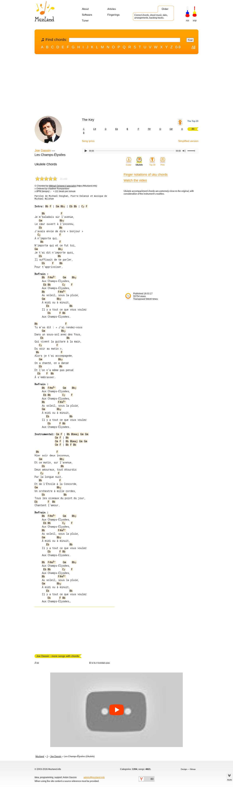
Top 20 (152, 165)
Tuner (85, 20)
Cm (57, 434)
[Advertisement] (116, 85)
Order (165, 8)
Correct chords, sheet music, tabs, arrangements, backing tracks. (151, 16)
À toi (37, 663)
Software (87, 14)
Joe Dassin (43, 150)
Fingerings (113, 14)
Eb (116, 129)
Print (163, 165)
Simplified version (188, 141)
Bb (46, 206)
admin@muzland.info (94, 777)
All (193, 47)
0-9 (178, 47)
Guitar (128, 165)
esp (195, 20)
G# (171, 129)
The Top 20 (192, 121)
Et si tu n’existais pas (99, 663)
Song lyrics (88, 141)
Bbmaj (75, 434)
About (85, 8)
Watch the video (135, 180)
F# (149, 129)
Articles (111, 8)
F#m (52, 277)
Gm (57, 206)
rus (187, 20)
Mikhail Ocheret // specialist (62, 186)
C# (94, 129)
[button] (116, 710)
